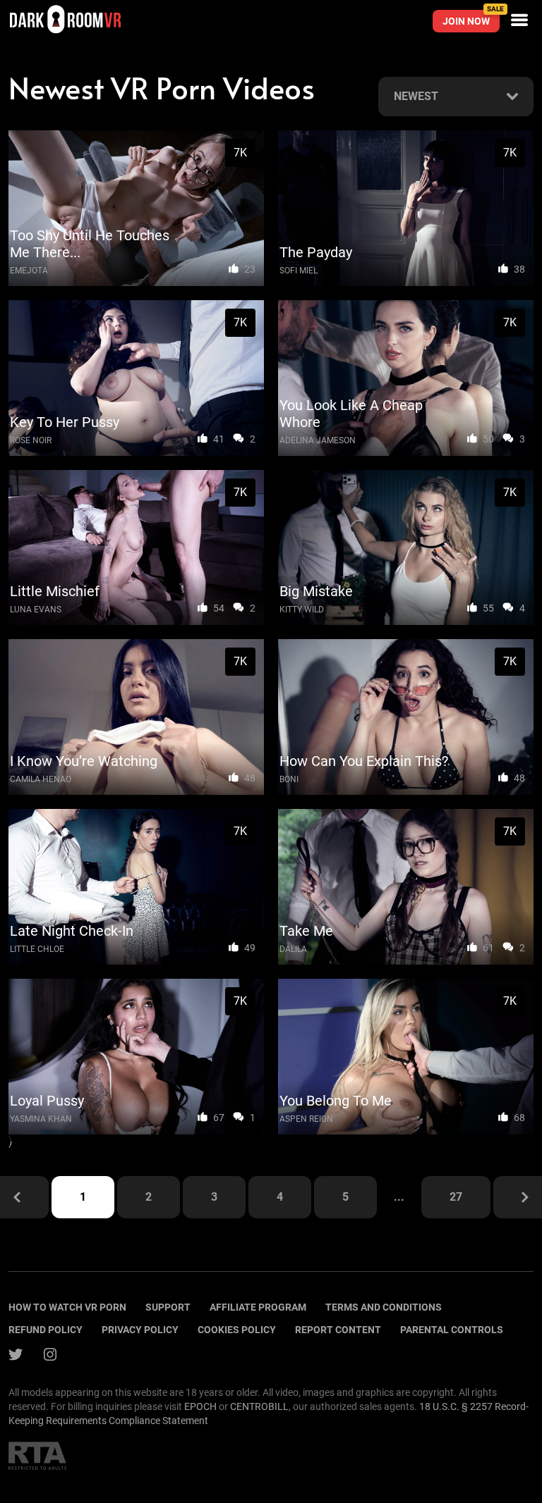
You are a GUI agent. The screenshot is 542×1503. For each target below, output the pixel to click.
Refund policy (45, 1329)
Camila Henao (40, 779)
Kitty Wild (301, 609)
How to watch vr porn (67, 1307)
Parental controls (451, 1329)
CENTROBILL (259, 1406)
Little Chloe (37, 949)
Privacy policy (140, 1329)
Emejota (29, 271)
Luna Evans (35, 609)
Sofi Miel (298, 271)
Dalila (293, 949)
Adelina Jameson (317, 440)
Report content (338, 1329)
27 (456, 1197)
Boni (289, 779)
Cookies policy (237, 1329)
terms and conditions (383, 1307)
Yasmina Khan (41, 1119)
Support (168, 1307)
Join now (471, 18)
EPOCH (200, 1406)
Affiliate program (258, 1307)
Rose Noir (31, 440)
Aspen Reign (306, 1119)
